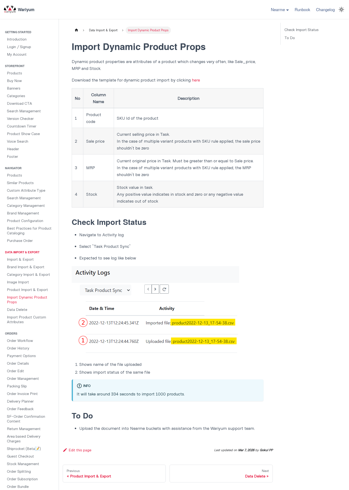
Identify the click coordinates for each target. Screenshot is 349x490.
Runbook (302, 9)
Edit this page (80, 450)
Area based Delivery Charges (23, 438)
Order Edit (15, 370)
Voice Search (17, 141)
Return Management (24, 428)
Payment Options (21, 355)
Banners (13, 88)
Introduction (17, 39)
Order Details (18, 363)
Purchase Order (20, 240)
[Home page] (76, 30)
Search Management (24, 111)
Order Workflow (20, 340)
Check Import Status (301, 29)
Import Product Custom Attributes (26, 319)
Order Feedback (20, 408)
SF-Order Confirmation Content (26, 418)
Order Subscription (22, 478)
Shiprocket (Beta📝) (24, 448)
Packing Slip (17, 386)
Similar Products (20, 182)
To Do (289, 37)
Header (13, 148)
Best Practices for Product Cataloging (29, 230)
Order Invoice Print (22, 393)
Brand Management (23, 213)
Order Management (23, 378)
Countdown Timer (21, 126)
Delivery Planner (20, 401)
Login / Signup (19, 46)
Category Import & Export (28, 274)
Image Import (18, 282)
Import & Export (20, 259)
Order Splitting (19, 471)
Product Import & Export (27, 289)
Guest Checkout (20, 456)
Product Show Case (23, 133)
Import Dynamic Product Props (27, 299)
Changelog (325, 9)
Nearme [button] (278, 9)
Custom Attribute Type (26, 190)
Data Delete (17, 309)
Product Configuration (25, 220)
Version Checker (20, 118)
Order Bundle (18, 486)
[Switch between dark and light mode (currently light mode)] (341, 9)
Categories (16, 95)
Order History (18, 348)
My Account (17, 54)
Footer (12, 156)
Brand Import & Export (25, 266)
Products (14, 73)
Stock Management (23, 463)
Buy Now (14, 80)
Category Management (26, 205)
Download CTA (19, 103)
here (196, 79)
